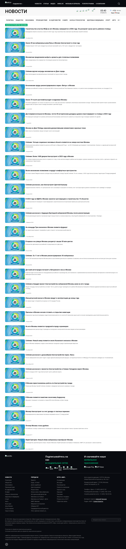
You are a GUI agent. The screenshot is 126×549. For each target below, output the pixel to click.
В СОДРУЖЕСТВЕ (55, 20)
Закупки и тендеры (63, 496)
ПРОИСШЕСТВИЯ (41, 20)
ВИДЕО (53, 3)
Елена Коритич (98, 501)
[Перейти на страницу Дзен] (65, 468)
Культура (8, 503)
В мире (7, 492)
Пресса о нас (61, 489)
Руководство (61, 485)
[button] (18, 4)
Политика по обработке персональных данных (18, 529)
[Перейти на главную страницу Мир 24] (8, 4)
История (59, 482)
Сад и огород (9, 511)
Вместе (33, 480)
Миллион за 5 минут (37, 496)
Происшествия (10, 487)
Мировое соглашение (38, 503)
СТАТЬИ (46, 3)
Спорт (7, 499)
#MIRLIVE (60, 3)
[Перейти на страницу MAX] (52, 468)
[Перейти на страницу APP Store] (99, 468)
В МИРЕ (65, 20)
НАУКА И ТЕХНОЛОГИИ (77, 20)
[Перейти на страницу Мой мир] (61, 468)
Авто (6, 501)
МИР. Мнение (35, 501)
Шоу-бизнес (9, 506)
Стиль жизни (9, 508)
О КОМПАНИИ (100, 3)
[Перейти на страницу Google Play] (89, 468)
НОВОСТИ (38, 3)
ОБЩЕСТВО (19, 20)
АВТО (114, 20)
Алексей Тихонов (101, 499)
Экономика (9, 485)
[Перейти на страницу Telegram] (74, 468)
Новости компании (63, 487)
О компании (61, 480)
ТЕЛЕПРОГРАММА (88, 3)
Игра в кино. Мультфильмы (40, 492)
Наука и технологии (11, 494)
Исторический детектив (38, 494)
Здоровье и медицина (12, 496)
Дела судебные (36, 485)
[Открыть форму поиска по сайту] (119, 4)
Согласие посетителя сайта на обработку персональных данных (23, 531)
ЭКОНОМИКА (29, 20)
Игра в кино (35, 489)
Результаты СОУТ (63, 499)
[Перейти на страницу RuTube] (69, 468)
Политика (8, 480)
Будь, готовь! (35, 482)
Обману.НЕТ (35, 506)
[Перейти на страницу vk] (47, 468)
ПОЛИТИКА (10, 20)
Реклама (60, 494)
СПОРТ (108, 20)
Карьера (59, 492)
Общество (8, 482)
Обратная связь (62, 501)
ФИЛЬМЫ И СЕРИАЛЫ (72, 3)
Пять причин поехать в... (39, 511)
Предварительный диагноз (39, 508)
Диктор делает (36, 487)
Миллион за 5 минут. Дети (39, 499)
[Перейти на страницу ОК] (56, 468)
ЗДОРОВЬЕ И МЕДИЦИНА (95, 20)
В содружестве (10, 489)
